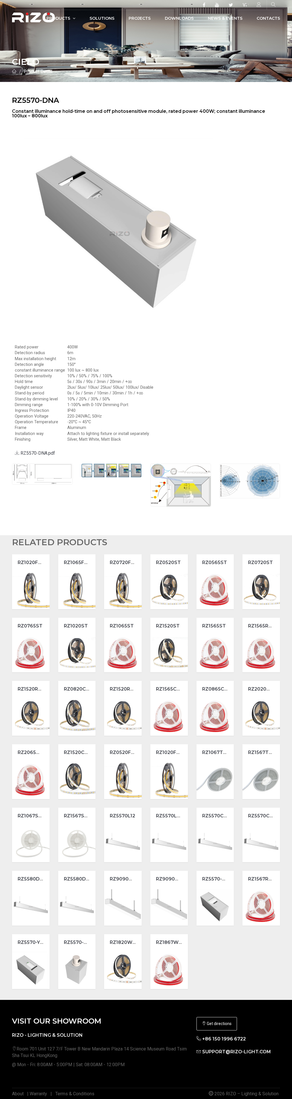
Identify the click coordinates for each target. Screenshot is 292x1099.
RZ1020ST (76, 626)
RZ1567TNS (261, 752)
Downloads (179, 18)
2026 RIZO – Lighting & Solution (246, 1093)
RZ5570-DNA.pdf (37, 453)
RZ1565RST (261, 626)
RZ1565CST (169, 689)
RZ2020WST (263, 689)
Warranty (38, 1093)
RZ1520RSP (123, 689)
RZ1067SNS (31, 816)
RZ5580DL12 (32, 879)
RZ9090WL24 (126, 879)
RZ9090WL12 (171, 879)
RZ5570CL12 (216, 816)
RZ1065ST (122, 626)
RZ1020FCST (33, 562)
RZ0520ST (168, 562)
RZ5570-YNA (32, 942)
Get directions (219, 1023)
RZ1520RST (31, 689)
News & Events (225, 18)
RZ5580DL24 (79, 879)
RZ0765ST (30, 626)
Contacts (268, 18)
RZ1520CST (77, 752)
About (18, 1093)
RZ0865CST (216, 689)
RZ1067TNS (216, 752)
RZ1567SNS (77, 816)
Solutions (102, 18)
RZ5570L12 (122, 816)
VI (245, 5)
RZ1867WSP (170, 942)
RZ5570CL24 (263, 816)
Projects (140, 18)
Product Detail (38, 71)
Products (58, 18)
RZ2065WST (33, 752)
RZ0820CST (78, 689)
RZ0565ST (214, 562)
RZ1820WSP (124, 942)
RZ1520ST (168, 626)
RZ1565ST (214, 626)
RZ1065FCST (79, 562)
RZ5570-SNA (217, 879)
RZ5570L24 (169, 816)
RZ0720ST (260, 562)
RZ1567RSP (261, 879)
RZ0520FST (123, 752)
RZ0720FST (123, 562)
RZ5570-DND (79, 942)
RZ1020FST (169, 752)
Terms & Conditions (74, 1093)
